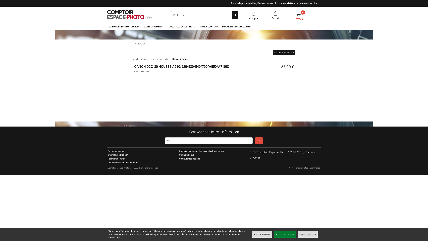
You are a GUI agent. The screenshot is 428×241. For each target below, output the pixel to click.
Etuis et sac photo (159, 59)
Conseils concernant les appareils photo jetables (201, 151)
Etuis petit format (180, 59)
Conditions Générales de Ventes (123, 163)
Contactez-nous (186, 155)
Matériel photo (209, 26)
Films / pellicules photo (181, 26)
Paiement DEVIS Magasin (236, 26)
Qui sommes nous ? (117, 151)
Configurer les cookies (189, 159)
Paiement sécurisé (116, 159)
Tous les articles (140, 59)
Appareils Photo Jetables (124, 26)
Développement (153, 26)
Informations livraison (118, 155)
